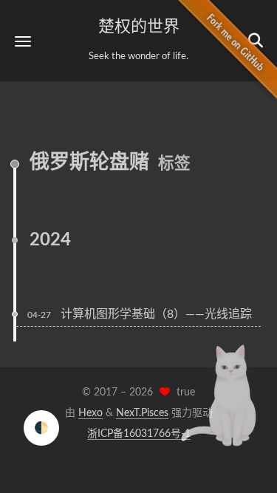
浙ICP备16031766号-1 (139, 434)
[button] (22, 41)
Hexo (90, 413)
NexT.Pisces (142, 413)
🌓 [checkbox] (41, 428)
